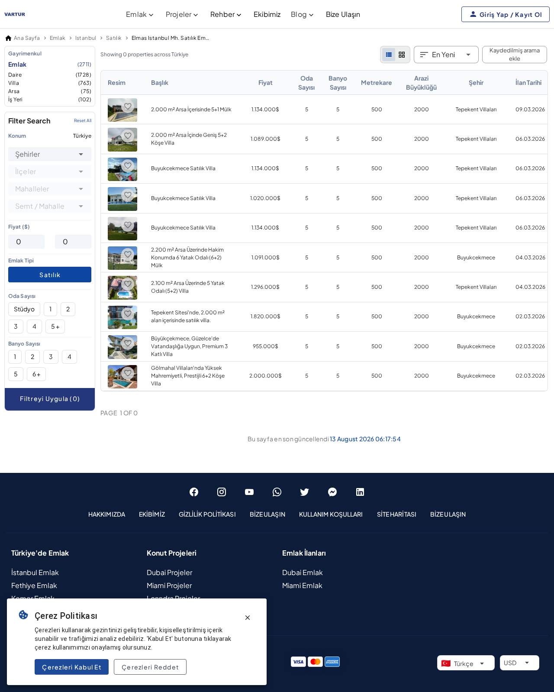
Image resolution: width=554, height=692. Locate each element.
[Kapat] (247, 617)
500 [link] (376, 109)
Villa (49, 83)
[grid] (401, 54)
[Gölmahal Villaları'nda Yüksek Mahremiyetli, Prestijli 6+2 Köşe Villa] (122, 386)
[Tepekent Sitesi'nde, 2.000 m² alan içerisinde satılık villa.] (122, 327)
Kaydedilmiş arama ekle (515, 54)
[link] (324, 231)
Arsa (49, 91)
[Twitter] (304, 492)
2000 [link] (421, 109)
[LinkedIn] (360, 492)
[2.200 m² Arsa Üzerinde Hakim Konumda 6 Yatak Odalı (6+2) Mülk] (122, 268)
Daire (49, 74)
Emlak (49, 64)
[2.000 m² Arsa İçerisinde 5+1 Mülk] (122, 119)
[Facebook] (194, 492)
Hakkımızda (106, 514)
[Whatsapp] (277, 492)
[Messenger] (332, 492)
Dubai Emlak (302, 572)
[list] (388, 54)
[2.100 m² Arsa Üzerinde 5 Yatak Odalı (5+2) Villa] (122, 297)
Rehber (222, 14)
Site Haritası (396, 514)
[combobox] (49, 154)
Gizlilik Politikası (207, 514)
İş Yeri (49, 99)
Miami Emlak (302, 585)
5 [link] (306, 109)
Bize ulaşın (448, 514)
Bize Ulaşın (343, 14)
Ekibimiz (267, 14)
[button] (81, 154)
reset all (82, 120)
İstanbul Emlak (35, 572)
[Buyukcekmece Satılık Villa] (122, 179)
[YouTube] (249, 492)
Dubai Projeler (169, 572)
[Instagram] (221, 492)
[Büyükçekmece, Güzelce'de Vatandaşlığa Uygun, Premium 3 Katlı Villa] (122, 357)
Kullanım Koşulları (331, 514)
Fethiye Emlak (34, 585)
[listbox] (50, 76)
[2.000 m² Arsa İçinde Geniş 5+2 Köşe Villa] (122, 149)
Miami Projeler (169, 585)
